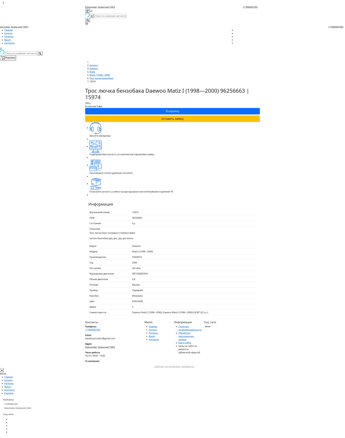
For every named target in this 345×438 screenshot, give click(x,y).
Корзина (8, 393)
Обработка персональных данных (186, 336)
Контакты (9, 43)
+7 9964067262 (250, 7)
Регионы (8, 36)
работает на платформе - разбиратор (174, 366)
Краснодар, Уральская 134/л (100, 7)
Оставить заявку (172, 118)
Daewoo (93, 68)
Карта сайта (184, 342)
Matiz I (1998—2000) (99, 75)
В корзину (172, 111)
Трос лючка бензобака (101, 78)
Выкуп (7, 39)
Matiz (92, 71)
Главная (8, 30)
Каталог (8, 33)
